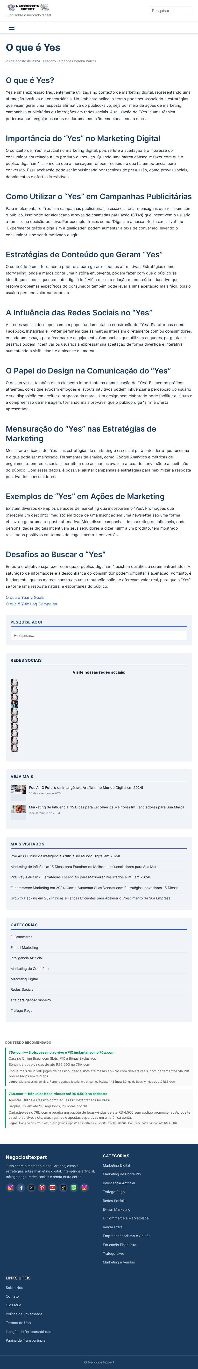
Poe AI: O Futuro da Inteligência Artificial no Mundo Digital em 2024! (86, 787)
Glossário (13, 1305)
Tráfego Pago (114, 1192)
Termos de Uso (18, 1323)
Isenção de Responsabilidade (29, 1332)
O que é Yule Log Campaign (31, 603)
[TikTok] (63, 1187)
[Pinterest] (42, 1187)
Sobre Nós (14, 1287)
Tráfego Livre (113, 1253)
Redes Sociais (22, 989)
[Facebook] (20, 1187)
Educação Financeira (119, 1245)
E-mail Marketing (24, 947)
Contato (12, 1296)
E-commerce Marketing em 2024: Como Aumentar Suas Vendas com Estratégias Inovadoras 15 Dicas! (94, 888)
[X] (31, 1187)
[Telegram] (84, 1187)
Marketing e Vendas (119, 1262)
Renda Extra (112, 1227)
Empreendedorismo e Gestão (127, 1236)
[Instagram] (10, 1187)
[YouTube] (52, 1187)
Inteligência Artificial (26, 958)
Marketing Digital (24, 979)
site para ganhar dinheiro (31, 1000)
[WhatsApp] (74, 1187)
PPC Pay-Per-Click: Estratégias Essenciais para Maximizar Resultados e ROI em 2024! (80, 877)
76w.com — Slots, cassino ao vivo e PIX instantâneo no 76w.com (61, 1052)
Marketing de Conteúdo (30, 968)
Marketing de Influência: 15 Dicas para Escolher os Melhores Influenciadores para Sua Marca (106, 807)
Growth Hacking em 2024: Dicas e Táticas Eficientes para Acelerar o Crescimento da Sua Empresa (90, 898)
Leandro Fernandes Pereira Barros (69, 61)
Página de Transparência (25, 1340)
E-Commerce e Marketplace (125, 1218)
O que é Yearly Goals (25, 597)
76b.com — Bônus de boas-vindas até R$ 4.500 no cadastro (58, 1094)
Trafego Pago (22, 1010)
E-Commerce (21, 937)
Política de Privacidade (24, 1314)
